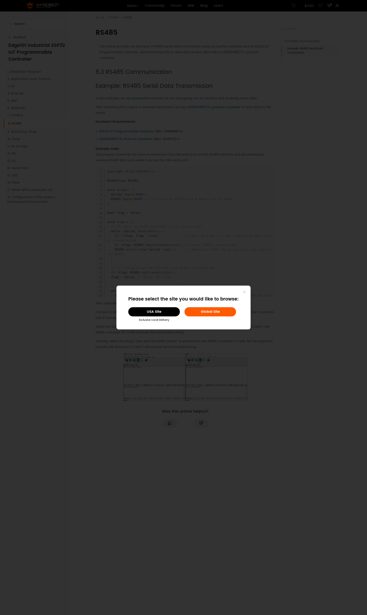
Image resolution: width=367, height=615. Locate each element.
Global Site (210, 311)
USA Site (154, 311)
